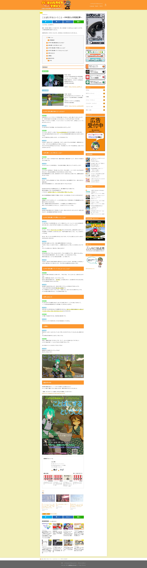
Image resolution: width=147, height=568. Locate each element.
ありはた (95, 208)
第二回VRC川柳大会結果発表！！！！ (77, 483)
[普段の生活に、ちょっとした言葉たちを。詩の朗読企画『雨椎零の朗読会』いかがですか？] (76, 498)
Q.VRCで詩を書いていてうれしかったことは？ (57, 50)
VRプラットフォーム (90, 93)
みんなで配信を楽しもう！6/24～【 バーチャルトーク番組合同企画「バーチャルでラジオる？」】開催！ (67, 484)
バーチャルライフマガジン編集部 (99, 193)
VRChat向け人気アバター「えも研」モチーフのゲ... (97, 211)
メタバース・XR (89, 106)
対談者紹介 (51, 40)
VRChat (52, 513)
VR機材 (87, 96)
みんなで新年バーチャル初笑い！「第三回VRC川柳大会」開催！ (57, 484)
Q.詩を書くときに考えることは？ (54, 45)
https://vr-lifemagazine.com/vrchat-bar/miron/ (53, 393)
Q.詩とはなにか (51, 53)
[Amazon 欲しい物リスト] (62, 470)
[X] (55, 470)
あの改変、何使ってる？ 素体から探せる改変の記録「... (98, 164)
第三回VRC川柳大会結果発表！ (48, 483)
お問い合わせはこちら (90, 268)
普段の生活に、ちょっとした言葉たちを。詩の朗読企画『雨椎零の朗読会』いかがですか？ (77, 505)
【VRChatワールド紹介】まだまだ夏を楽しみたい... (98, 159)
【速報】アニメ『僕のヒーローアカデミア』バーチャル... (97, 196)
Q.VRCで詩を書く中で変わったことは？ (56, 47)
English (96, 6)
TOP (62, 563)
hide (52, 37)
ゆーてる (95, 198)
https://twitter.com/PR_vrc (75, 86)
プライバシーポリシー (82, 563)
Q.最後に (49, 55)
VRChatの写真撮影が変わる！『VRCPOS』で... (97, 206)
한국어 (101, 6)
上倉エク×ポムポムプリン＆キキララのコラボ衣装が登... (98, 179)
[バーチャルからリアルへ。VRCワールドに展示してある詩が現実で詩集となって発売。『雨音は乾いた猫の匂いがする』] (48, 498)
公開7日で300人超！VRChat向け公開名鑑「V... (97, 191)
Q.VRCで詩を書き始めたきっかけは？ (55, 42)
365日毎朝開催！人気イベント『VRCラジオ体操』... (97, 169)
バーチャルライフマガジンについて (96, 3)
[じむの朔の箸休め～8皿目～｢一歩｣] (62, 498)
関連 (50, 60)
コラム (41, 12)
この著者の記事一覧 (78, 473)
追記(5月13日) (50, 58)
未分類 (48, 513)
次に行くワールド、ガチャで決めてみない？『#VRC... (97, 201)
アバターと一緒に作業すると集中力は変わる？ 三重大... (97, 174)
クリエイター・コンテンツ (91, 103)
